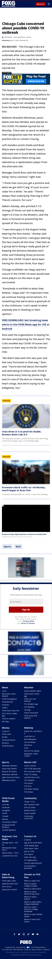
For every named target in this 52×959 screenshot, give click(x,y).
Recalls (4, 737)
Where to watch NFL (32, 881)
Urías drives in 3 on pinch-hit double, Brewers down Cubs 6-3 (21, 433)
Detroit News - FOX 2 (10, 853)
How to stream (30, 766)
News (5, 687)
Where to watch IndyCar (30, 898)
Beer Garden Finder (31, 804)
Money (5, 727)
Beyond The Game (9, 771)
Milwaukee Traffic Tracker (31, 755)
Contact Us (30, 836)
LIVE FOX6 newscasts (32, 768)
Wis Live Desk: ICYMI (32, 771)
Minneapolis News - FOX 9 (9, 849)
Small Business (8, 746)
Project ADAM (29, 813)
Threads (5, 816)
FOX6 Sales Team (9, 881)
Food (26, 748)
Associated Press (19, 37)
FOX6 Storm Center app (31, 695)
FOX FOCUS (6, 886)
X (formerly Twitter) (9, 822)
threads (28, 934)
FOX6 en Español (8, 718)
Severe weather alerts (32, 691)
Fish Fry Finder (29, 807)
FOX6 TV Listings (30, 774)
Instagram (6, 810)
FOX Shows (28, 792)
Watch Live (40, 4)
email (37, 934)
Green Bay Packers (9, 768)
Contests (27, 840)
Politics (4, 708)
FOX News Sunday (31, 789)
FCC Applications (30, 860)
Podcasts (5, 705)
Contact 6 (6, 731)
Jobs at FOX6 (29, 851)
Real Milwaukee (30, 739)
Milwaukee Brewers (9, 766)
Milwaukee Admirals (10, 774)
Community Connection (28, 817)
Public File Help (30, 857)
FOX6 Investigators (9, 699)
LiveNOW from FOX (32, 777)
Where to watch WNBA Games (33, 915)
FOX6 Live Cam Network (30, 700)
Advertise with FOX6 (10, 884)
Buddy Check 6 (30, 810)
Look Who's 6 (29, 736)
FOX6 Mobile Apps (31, 845)
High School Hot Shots (11, 777)
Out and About (30, 742)
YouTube (5, 804)
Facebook (6, 807)
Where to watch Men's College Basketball (33, 903)
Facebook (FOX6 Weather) (8, 826)
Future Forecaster (31, 713)
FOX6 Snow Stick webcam (30, 717)
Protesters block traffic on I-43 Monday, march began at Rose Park (23, 489)
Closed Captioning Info (33, 863)
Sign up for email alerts (33, 842)
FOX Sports (28, 783)
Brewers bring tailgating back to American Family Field (24, 534)
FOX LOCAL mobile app (9, 714)
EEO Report (28, 854)
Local (4, 691)
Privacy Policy (28, 621)
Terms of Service (28, 623)
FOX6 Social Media (8, 800)
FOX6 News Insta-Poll (10, 710)
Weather (28, 687)
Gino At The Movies (32, 751)
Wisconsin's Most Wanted (9, 695)
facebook (14, 934)
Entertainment (7, 702)
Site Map (5, 721)
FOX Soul (27, 786)
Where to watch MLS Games (32, 920)
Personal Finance (8, 740)
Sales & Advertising (8, 876)
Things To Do (29, 801)
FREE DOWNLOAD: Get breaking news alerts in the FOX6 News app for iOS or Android (26, 324)
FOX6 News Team (31, 848)
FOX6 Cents (6, 734)
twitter (19, 934)
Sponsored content (9, 889)
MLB (18, 546)
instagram (24, 934)
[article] (26, 416)
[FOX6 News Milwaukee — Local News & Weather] (9, 4)
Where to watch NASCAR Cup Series (31, 893)
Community (30, 798)
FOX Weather (29, 707)
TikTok (4, 813)
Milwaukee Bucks (8, 780)
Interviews (28, 745)
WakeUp (28, 727)
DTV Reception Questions (30, 867)
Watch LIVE (30, 762)
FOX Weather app (31, 704)
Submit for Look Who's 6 (33, 732)
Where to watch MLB (32, 889)
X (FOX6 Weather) (9, 830)
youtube (33, 934)
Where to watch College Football (30, 885)
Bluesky (5, 819)
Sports (29, 37)
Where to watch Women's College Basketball (31, 909)
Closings (27, 710)
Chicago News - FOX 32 (10, 843)
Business (5, 743)
